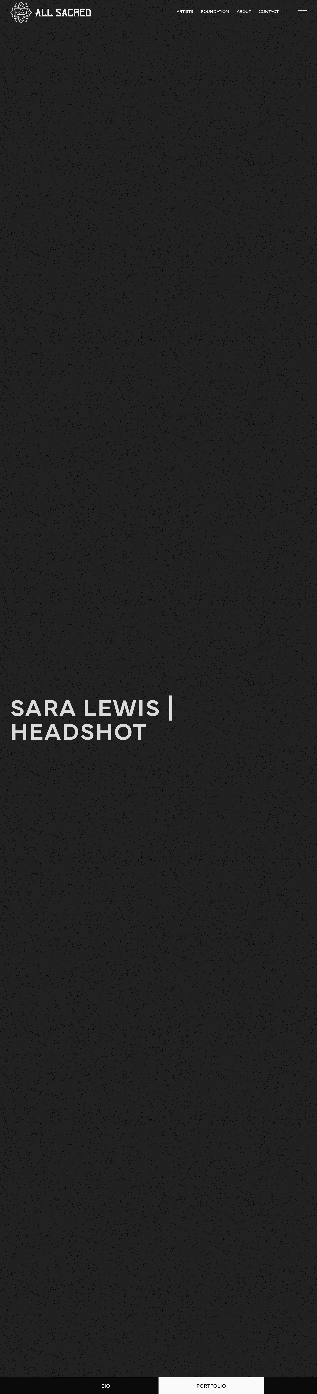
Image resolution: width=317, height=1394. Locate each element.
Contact (269, 11)
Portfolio (211, 1385)
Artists (185, 11)
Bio (105, 1385)
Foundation (215, 11)
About (244, 11)
